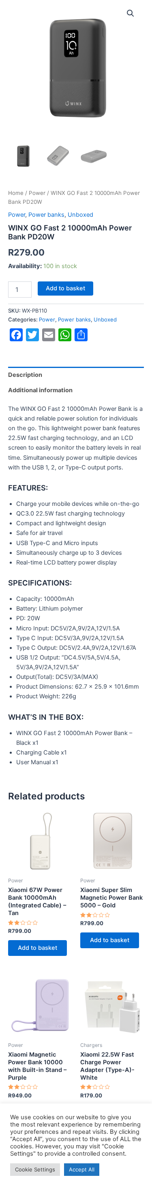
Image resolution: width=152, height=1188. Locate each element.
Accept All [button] (81, 1169)
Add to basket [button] (37, 947)
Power (37, 193)
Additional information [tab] (40, 390)
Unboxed (80, 214)
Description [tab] (25, 374)
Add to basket (65, 288)
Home (16, 193)
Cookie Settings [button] (35, 1169)
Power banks (46, 214)
